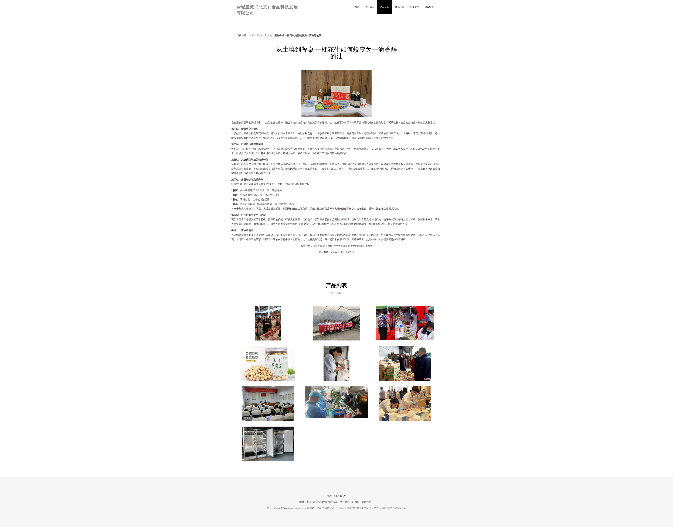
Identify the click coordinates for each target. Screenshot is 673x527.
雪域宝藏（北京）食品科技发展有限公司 (347, 508)
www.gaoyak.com (296, 508)
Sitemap (401, 508)
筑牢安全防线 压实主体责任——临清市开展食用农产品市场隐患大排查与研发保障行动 (336, 404)
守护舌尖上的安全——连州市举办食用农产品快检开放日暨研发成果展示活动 (405, 323)
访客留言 (429, 7)
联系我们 (399, 7)
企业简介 (369, 7)
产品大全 (384, 7)
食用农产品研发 (315, 508)
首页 (357, 7)
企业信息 (414, 7)
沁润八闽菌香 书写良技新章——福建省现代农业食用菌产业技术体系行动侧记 (336, 323)
